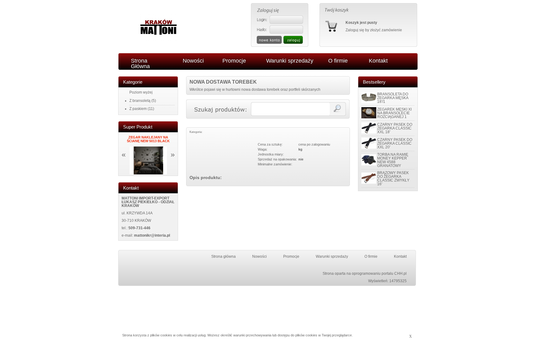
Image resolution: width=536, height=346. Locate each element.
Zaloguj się (355, 30)
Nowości (259, 256)
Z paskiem (138, 109)
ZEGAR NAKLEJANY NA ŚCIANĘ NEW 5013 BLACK (148, 139)
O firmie (370, 256)
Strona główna (223, 256)
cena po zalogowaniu (314, 144)
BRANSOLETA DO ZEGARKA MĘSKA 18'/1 (392, 98)
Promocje (291, 256)
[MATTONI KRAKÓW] (158, 39)
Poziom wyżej (141, 92)
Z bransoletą (139, 101)
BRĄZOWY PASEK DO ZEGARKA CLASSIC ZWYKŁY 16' (393, 178)
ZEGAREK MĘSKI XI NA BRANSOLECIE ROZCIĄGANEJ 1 (394, 113)
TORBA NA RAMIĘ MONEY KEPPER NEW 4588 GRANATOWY (392, 160)
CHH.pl (400, 273)
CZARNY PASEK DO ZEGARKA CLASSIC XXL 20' (394, 143)
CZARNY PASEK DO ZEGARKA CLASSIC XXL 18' (394, 128)
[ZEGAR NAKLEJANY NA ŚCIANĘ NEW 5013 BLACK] (148, 173)
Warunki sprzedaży (332, 256)
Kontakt (400, 256)
